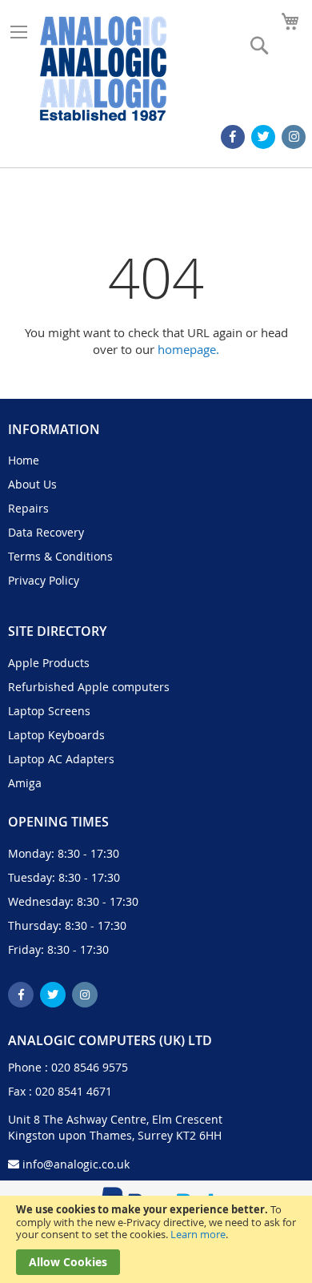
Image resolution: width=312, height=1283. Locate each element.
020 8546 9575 (89, 1067)
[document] (156, 1239)
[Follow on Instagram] (294, 137)
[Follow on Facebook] (233, 137)
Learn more (198, 1234)
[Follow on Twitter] (263, 137)
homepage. (188, 349)
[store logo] (103, 68)
